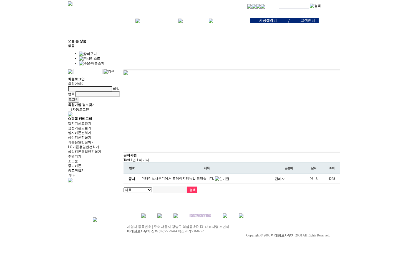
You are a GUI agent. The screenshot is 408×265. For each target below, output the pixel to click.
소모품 (73, 161)
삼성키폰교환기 (79, 128)
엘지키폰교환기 (79, 123)
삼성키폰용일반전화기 (84, 152)
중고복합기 (76, 170)
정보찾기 (88, 105)
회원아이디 (76, 84)
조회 (331, 168)
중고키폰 (74, 166)
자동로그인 (80, 109)
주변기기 (74, 156)
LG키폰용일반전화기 (83, 147)
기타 (71, 175)
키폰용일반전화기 (81, 142)
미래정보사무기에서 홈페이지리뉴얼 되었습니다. (178, 178)
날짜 (313, 168)
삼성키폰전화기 (79, 137)
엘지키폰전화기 (79, 133)
